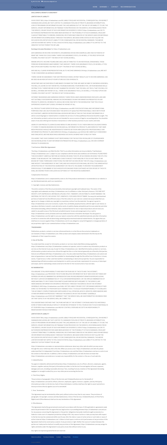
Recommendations (128, 7)
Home (95, 7)
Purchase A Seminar (48, 437)
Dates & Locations (36, 437)
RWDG (38, 442)
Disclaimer (75, 437)
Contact (114, 7)
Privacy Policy (66, 437)
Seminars (103, 7)
